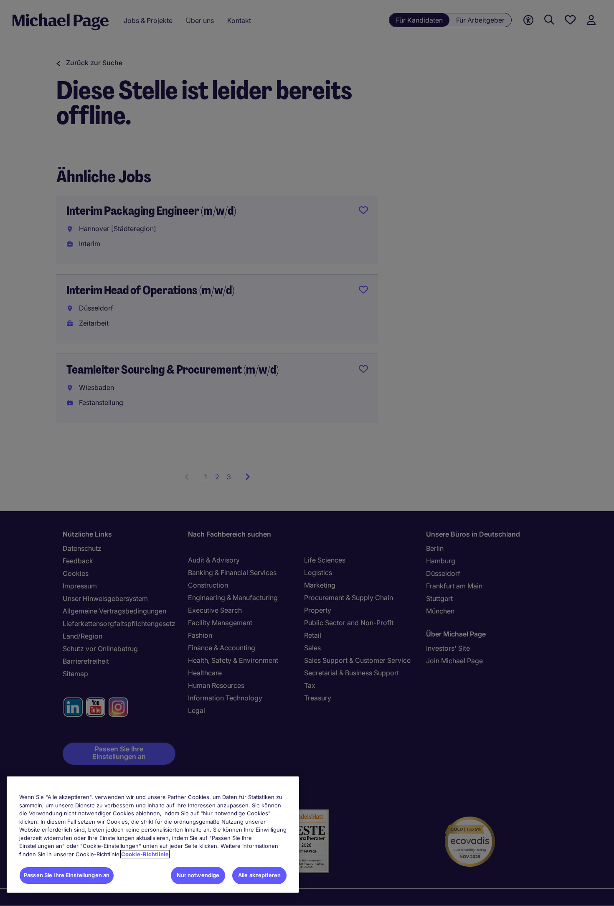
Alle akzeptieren (259, 875)
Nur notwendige (198, 875)
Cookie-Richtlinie (145, 854)
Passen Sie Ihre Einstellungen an (66, 875)
